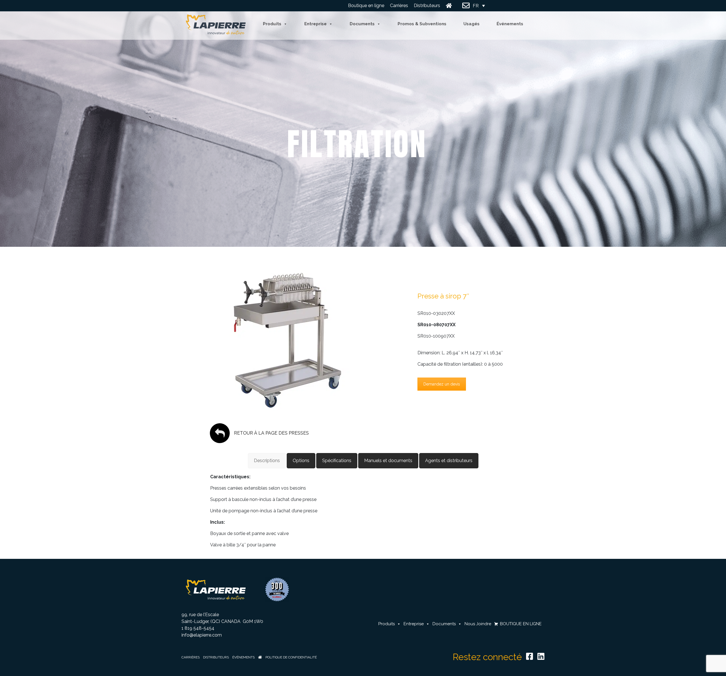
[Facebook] (529, 656)
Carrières (399, 5)
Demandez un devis (441, 384)
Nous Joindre (466, 6)
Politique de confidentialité (291, 657)
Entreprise (315, 24)
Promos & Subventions (422, 24)
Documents (362, 24)
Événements (510, 24)
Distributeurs (427, 5)
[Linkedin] (540, 656)
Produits (272, 24)
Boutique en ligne (366, 5)
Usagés (471, 24)
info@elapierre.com (202, 635)
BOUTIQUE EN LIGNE (521, 624)
